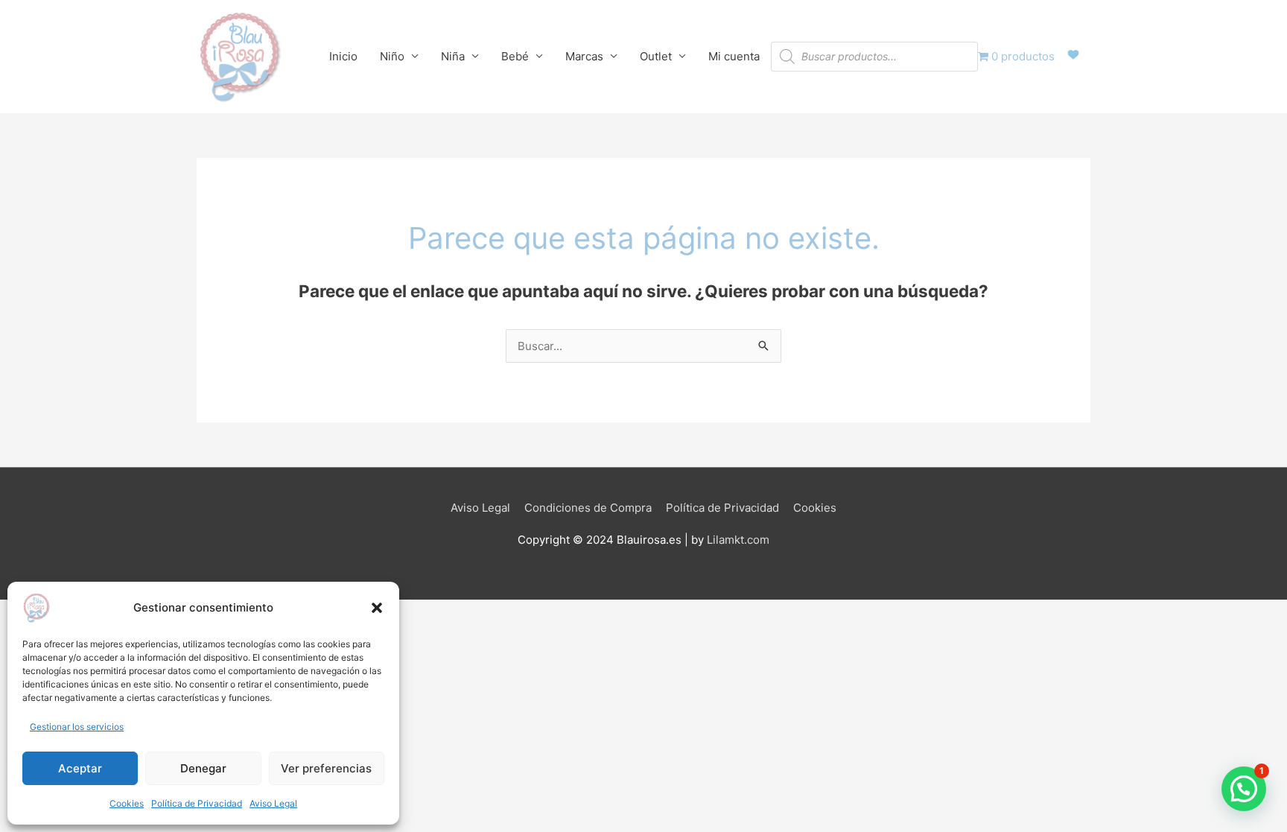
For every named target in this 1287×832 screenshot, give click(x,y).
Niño (392, 56)
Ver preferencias (326, 768)
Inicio (343, 56)
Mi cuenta (734, 56)
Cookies (126, 803)
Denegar (203, 768)
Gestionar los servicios (77, 726)
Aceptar (80, 768)
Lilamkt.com (738, 540)
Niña (453, 56)
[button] (376, 607)
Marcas (584, 56)
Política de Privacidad (196, 803)
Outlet (656, 56)
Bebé (515, 56)
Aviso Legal (273, 803)
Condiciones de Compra (588, 508)
